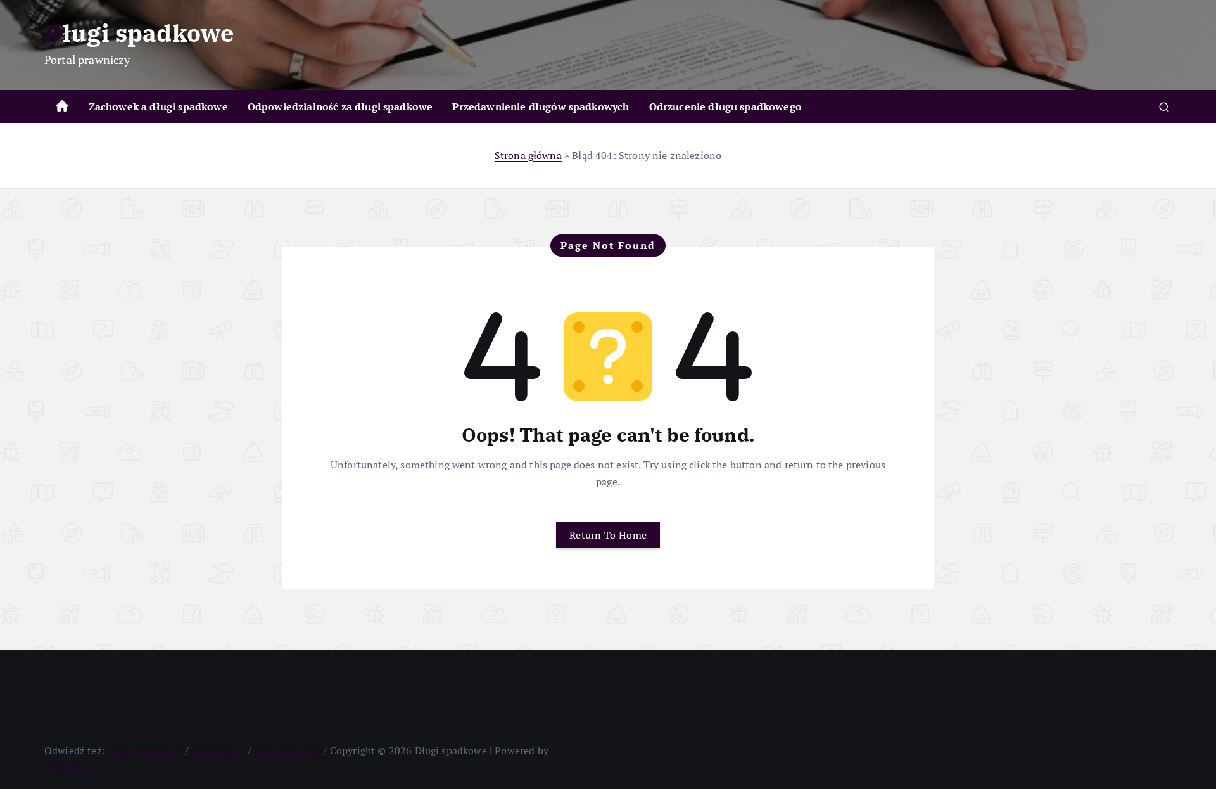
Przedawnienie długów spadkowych (540, 106)
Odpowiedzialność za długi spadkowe (340, 106)
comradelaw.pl (287, 750)
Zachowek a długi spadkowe (158, 106)
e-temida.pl (218, 750)
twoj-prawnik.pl (145, 750)
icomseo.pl (69, 767)
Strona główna (528, 155)
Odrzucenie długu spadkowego (725, 106)
